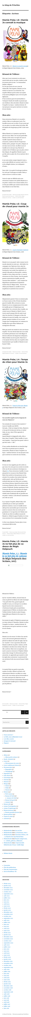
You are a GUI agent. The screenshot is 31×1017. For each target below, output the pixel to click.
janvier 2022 (7, 910)
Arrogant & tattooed (9, 741)
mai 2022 (6, 902)
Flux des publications (10, 867)
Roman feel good (10, 800)
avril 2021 (6, 928)
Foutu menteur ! (8, 735)
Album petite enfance (11, 757)
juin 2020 (6, 949)
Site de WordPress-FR (10, 871)
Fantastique (7, 777)
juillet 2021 (7, 922)
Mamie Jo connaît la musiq (20, 66)
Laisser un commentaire (18, 197)
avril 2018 (6, 1002)
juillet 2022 (7, 898)
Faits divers (7, 775)
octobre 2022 (7, 891)
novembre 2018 (8, 988)
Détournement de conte (12, 763)
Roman (6, 792)
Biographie (8, 769)
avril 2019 (6, 977)
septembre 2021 (8, 918)
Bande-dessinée (8, 759)
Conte (5, 761)
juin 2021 (6, 924)
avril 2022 (7, 904)
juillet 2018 (7, 996)
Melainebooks (8, 830)
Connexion (7, 865)
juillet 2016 (7, 1006)
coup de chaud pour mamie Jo (20, 250)
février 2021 (7, 932)
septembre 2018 (8, 992)
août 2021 (6, 920)
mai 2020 (6, 951)
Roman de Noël (9, 796)
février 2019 (7, 981)
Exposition (7, 773)
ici (8, 471)
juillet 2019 (7, 971)
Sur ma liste (18, 830)
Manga (6, 783)
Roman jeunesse (17, 194)
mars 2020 (7, 955)
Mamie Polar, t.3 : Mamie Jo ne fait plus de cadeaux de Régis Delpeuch (15, 545)
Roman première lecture (8, 196)
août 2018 (6, 994)
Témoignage (8, 771)
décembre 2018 (8, 986)
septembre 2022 (8, 894)
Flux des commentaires (10, 869)
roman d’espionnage (10, 808)
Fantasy (6, 779)
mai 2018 (6, 1000)
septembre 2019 (8, 967)
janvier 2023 (7, 885)
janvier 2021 (7, 934)
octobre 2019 (7, 965)
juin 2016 (6, 1008)
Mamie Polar (18, 196)
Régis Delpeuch (6, 353)
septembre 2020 (8, 943)
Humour (6, 781)
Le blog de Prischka (11, 5)
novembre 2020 (8, 938)
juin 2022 (6, 900)
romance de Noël (11, 798)
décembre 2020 (8, 936)
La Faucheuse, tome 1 (21, 832)
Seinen (7, 785)
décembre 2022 (8, 887)
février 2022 (7, 908)
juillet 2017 (7, 1004)
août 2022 (7, 896)
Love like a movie (9, 739)
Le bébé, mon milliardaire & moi (13, 737)
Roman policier (24, 194)
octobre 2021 (7, 916)
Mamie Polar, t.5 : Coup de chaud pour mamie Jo (15, 205)
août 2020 (7, 945)
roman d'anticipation (10, 806)
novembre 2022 (8, 889)
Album (6, 755)
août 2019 (6, 969)
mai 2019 (6, 975)
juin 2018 (6, 998)
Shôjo (7, 788)
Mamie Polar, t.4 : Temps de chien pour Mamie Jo (15, 360)
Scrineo (9, 197)
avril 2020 (7, 953)
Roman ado (7, 804)
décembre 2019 (8, 961)
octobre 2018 (7, 990)
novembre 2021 (8, 914)
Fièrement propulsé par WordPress (21, 1014)
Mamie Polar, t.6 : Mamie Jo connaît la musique (15, 21)
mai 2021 (6, 926)
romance (7, 802)
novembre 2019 (8, 963)
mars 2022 (7, 906)
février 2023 (7, 883)
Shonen (7, 790)
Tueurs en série (8, 816)
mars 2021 (7, 930)
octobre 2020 (7, 941)
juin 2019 (6, 973)
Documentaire (8, 767)
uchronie (6, 818)
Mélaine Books (8, 853)
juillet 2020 (7, 947)
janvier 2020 (7, 959)
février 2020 (7, 957)
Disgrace (6, 743)
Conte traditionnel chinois (11, 765)
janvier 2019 (7, 983)
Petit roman (8, 794)
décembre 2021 (8, 912)
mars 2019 (7, 979)
